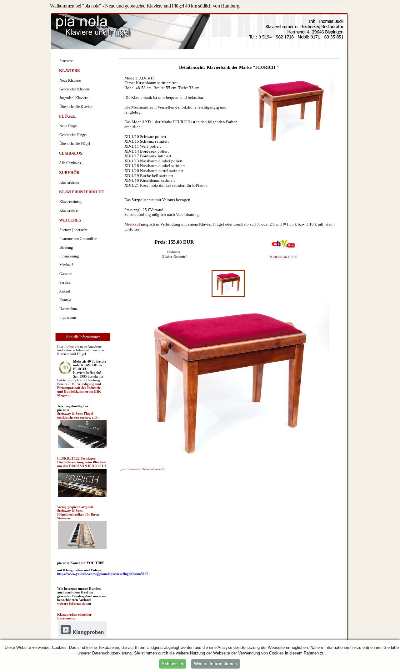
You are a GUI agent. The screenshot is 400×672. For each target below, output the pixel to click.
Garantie (65, 274)
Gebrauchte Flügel (72, 135)
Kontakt (64, 300)
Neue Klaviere (69, 80)
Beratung (65, 247)
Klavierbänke (68, 182)
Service (64, 282)
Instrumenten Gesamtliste (77, 239)
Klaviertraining (70, 202)
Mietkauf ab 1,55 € (283, 257)
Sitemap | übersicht (72, 230)
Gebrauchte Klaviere (74, 89)
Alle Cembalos (69, 163)
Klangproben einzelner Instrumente (74, 616)
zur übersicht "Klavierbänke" (142, 469)
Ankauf (64, 291)
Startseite (65, 61)
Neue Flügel (68, 126)
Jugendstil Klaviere (73, 98)
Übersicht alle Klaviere (75, 106)
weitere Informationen (74, 603)
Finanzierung (68, 256)
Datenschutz (68, 309)
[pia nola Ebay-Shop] (283, 247)
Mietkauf (132, 224)
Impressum (67, 317)
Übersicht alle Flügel (74, 143)
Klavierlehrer (68, 210)
